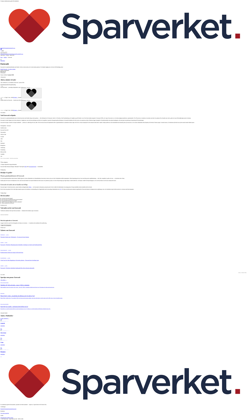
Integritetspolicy (4, 417)
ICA (60, 189)
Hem (2, 57)
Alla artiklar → (4, 280)
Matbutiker (3, 60)
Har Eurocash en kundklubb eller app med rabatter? (12, 199)
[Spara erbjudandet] (31, 93)
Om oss (13, 48)
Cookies (11, 417)
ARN (25, 166)
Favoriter (18, 54)
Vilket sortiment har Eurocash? (8, 203)
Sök (8, 413)
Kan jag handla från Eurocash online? (9, 200)
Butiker (2, 48)
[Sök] (1, 51)
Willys (30, 187)
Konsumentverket (32, 166)
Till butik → (15, 97)
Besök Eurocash (4, 69)
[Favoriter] (123, 49)
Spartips (10, 48)
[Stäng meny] (6, 52)
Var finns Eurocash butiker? (7, 198)
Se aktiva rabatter (11, 69)
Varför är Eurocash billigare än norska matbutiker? (12, 201)
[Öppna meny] (3, 51)
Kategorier (14, 54)
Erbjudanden (6, 48)
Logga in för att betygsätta (6, 225)
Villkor (8, 417)
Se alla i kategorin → (5, 318)
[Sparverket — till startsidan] (123, 46)
